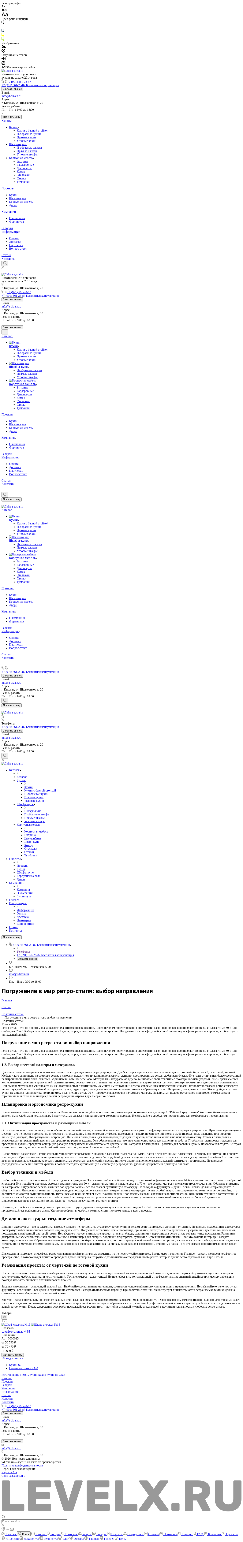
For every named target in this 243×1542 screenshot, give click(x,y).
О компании (17, 218)
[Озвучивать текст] (4, 59)
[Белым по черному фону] (3, 27)
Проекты (8, 188)
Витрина (22, 161)
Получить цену (11, 116)
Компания (9, 212)
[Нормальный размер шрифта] (4, 10)
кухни (34, 1374)
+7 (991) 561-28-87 (19, 81)
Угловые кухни (26, 140)
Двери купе (24, 168)
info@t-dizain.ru (11, 96)
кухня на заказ (56, 1374)
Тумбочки (23, 181)
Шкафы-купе (18, 144)
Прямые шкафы (27, 151)
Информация (11, 232)
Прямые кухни (26, 137)
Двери (13, 205)
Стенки (21, 178)
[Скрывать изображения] (3, 51)
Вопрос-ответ (18, 248)
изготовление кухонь (15, 1374)
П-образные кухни (29, 134)
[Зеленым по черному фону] (3, 39)
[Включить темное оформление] (5, 331)
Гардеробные (25, 164)
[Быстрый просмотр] (4, 1317)
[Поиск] (5, 263)
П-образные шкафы (29, 147)
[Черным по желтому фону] (3, 35)
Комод (21, 171)
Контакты (8, 259)
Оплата (14, 238)
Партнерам (16, 245)
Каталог (7, 120)
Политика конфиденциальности (22, 1465)
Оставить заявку (12, 1354)
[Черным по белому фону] (3, 23)
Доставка (15, 241)
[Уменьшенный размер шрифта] (3, 6)
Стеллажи (23, 175)
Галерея (7, 228)
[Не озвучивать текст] (3, 63)
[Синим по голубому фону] (3, 31)
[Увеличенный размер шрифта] (5, 15)
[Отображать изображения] (4, 47)
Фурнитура (16, 221)
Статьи (6, 255)
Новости (7, 1398)
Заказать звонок (12, 89)
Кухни (13, 127)
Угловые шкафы (27, 154)
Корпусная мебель (21, 157)
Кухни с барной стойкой (32, 130)
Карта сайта (9, 1472)
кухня (42, 1374)
